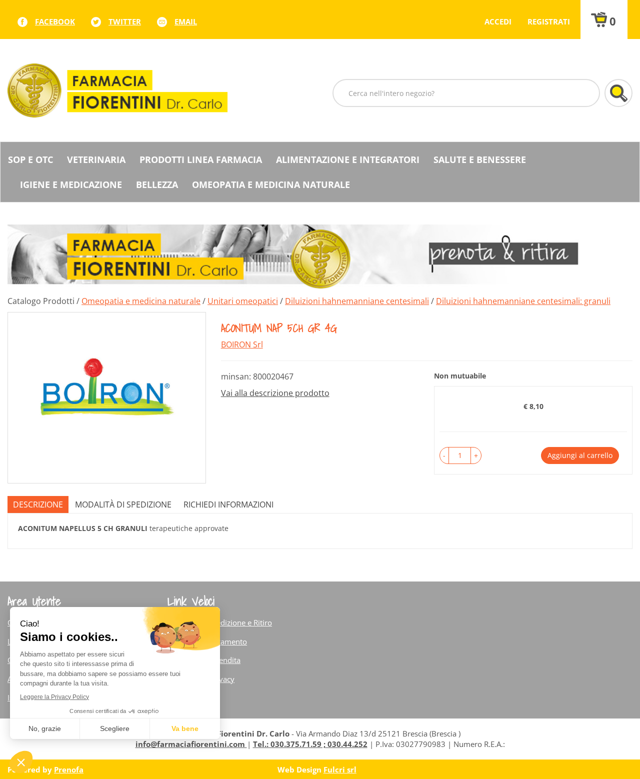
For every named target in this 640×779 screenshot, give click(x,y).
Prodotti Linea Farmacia (201, 160)
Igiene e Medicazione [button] (71, 184)
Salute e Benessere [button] (480, 160)
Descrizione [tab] (38, 504)
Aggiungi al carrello (580, 455)
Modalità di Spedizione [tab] (123, 504)
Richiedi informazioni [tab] (229, 504)
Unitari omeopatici (243, 301)
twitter (124, 21)
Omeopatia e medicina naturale (141, 301)
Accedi (498, 21)
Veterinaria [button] (96, 160)
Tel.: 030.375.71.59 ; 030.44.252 (310, 744)
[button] (444, 455)
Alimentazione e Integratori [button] (348, 160)
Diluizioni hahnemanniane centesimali (357, 301)
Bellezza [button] (157, 184)
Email (185, 21)
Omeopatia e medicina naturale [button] (271, 184)
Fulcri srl (340, 769)
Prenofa (69, 769)
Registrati (549, 21)
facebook (55, 21)
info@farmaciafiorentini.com (191, 744)
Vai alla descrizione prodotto (275, 393)
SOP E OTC (30, 160)
